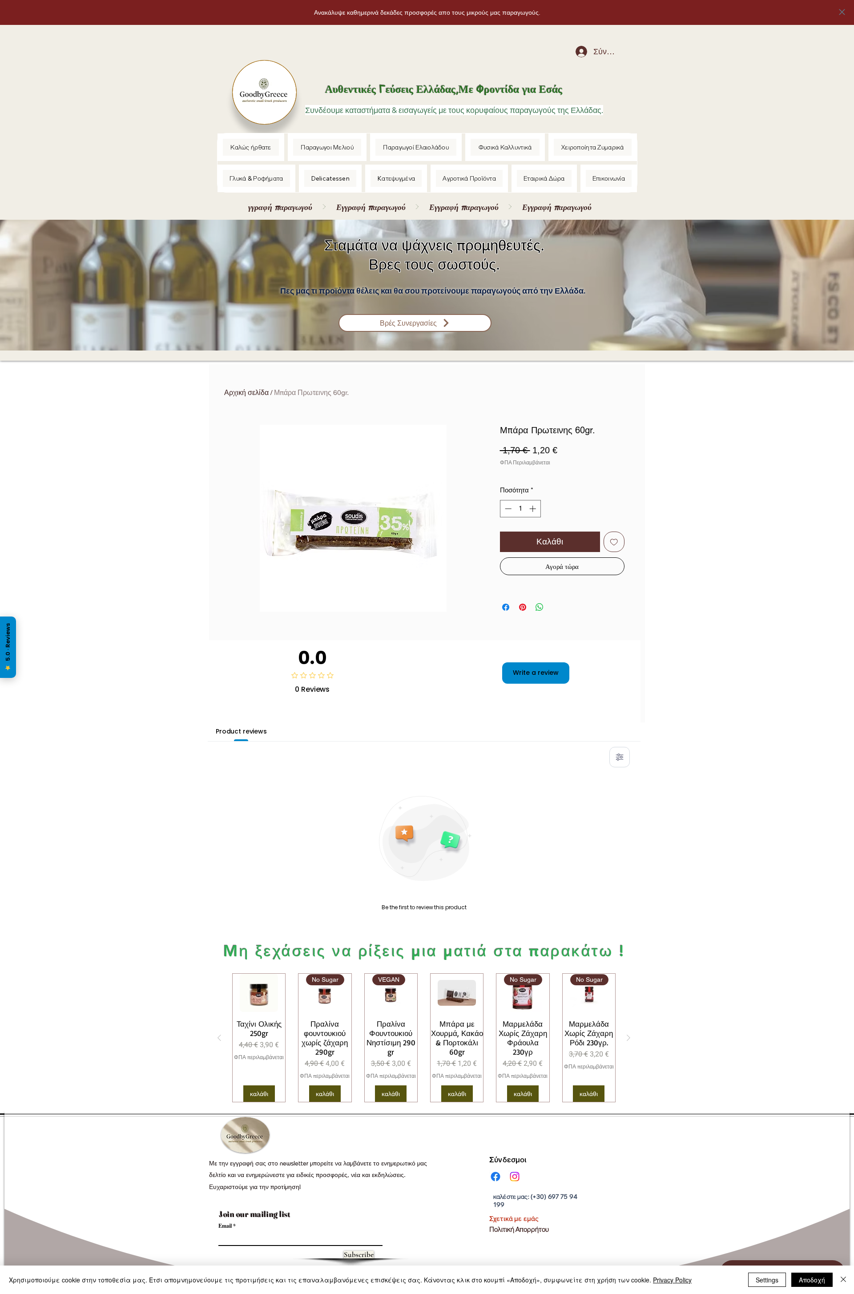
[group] (424, 1038)
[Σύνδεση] (574, 51)
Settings (767, 1279)
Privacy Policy (672, 1279)
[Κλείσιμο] (843, 1280)
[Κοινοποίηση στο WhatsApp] (539, 607)
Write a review (536, 672)
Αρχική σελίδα (246, 392)
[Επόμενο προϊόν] (628, 1037)
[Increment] (534, 508)
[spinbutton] (520, 508)
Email (225, 1226)
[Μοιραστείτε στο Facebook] (505, 607)
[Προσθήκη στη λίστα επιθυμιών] (614, 542)
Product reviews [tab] (241, 731)
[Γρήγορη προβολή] (259, 993)
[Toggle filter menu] (619, 757)
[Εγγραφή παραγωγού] (422, 207)
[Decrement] (507, 508)
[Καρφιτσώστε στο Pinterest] (522, 607)
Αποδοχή (812, 1279)
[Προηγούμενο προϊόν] (219, 1037)
